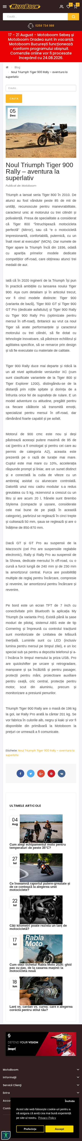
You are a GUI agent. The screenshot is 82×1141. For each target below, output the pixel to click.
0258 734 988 (44, 26)
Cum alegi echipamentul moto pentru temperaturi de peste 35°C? (38, 846)
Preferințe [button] (30, 1129)
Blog (17, 67)
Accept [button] (59, 1129)
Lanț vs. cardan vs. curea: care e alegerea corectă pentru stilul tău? (41, 1008)
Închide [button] (70, 1101)
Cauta (14, 98)
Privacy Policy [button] (47, 1117)
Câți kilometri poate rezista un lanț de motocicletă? (38, 927)
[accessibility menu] (5, 1135)
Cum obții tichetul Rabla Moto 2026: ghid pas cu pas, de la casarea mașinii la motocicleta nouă (41, 968)
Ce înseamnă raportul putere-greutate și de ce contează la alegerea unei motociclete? (40, 887)
